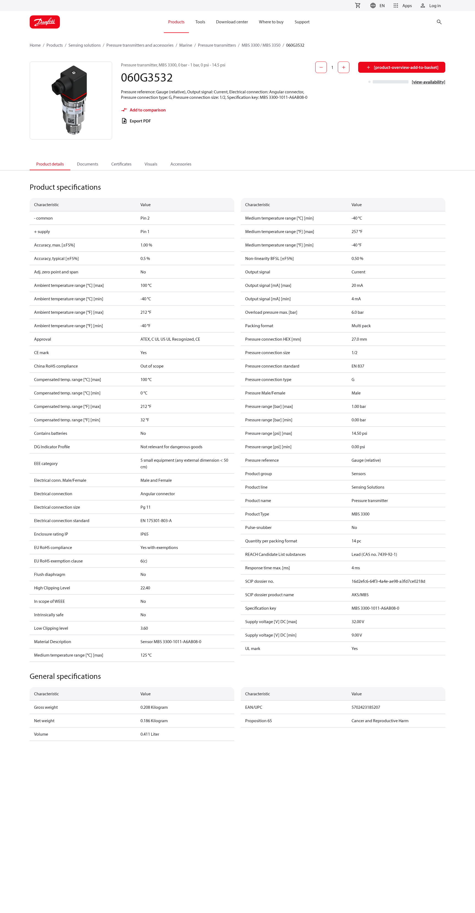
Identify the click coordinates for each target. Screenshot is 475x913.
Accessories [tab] (180, 164)
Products (54, 45)
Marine (185, 45)
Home (35, 45)
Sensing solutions (84, 45)
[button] (377, 5)
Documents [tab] (87, 164)
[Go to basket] (357, 5)
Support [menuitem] (302, 21)
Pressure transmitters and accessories (139, 45)
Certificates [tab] (121, 164)
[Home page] (45, 22)
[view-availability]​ (428, 82)
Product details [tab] (50, 164)
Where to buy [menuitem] (271, 21)
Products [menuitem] (176, 21)
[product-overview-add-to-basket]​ (406, 67)
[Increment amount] (343, 67)
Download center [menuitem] (232, 21)
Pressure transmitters (217, 45)
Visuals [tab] (151, 164)
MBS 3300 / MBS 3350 (261, 45)
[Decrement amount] (321, 67)
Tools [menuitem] (200, 21)
